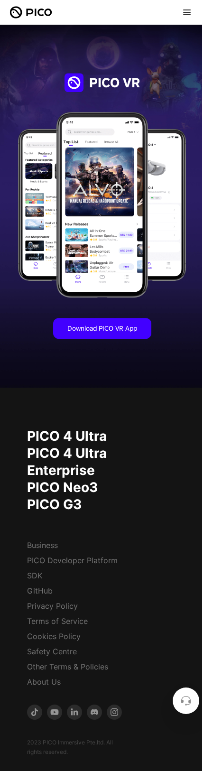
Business (42, 545)
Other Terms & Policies (67, 666)
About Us (44, 682)
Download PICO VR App (102, 328)
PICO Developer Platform (72, 560)
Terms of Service (57, 621)
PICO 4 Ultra (67, 436)
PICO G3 (54, 504)
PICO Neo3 (62, 487)
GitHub (40, 590)
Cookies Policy (54, 636)
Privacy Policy (52, 606)
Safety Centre (52, 651)
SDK (34, 575)
